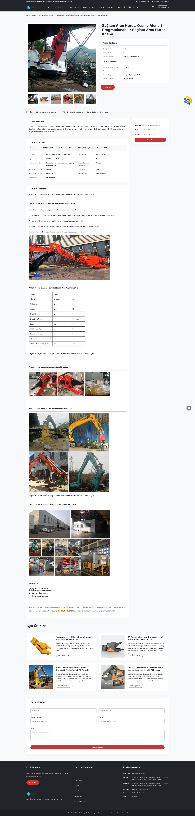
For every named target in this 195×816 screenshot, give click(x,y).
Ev (49, 7)
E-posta (101, 717)
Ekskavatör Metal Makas (46, 15)
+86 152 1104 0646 (149, 130)
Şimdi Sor (150, 140)
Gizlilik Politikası (79, 801)
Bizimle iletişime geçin (128, 7)
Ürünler (33, 15)
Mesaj (32, 728)
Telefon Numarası (36, 717)
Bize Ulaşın (78, 791)
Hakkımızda (74, 7)
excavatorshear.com (138, 773)
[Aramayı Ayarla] (153, 7)
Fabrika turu (89, 7)
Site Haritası (78, 796)
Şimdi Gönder (97, 747)
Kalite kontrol (106, 7)
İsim (32, 707)
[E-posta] (188, 408)
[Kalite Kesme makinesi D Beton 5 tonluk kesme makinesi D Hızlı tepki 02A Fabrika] (41, 646)
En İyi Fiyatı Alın (63, 655)
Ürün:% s (59, 7)
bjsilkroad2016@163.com (161, 1)
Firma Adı (102, 707)
